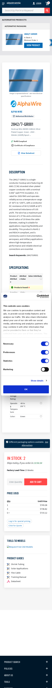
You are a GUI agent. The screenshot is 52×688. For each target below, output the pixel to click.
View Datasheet (27, 153)
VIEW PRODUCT (33, 45)
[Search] (47, 10)
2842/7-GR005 (30, 34)
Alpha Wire (16, 111)
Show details (37, 380)
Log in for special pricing (19, 521)
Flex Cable (16, 572)
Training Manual (18, 577)
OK (26, 389)
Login (38, 3)
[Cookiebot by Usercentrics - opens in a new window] (37, 296)
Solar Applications (19, 568)
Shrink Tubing (17, 564)
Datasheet (16, 581)
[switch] (45, 352)
